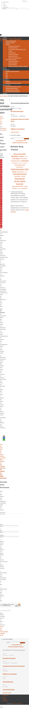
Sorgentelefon (17, 176)
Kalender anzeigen (15, 132)
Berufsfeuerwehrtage (17, 111)
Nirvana (14, 703)
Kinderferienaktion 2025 (20, 169)
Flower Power (24, 158)
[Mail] (5, 12)
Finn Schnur (16, 158)
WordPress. (20, 703)
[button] (4, 436)
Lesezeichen (3, 458)
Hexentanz (14, 163)
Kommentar (2, 512)
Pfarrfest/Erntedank (9, 689)
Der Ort (1, 96)
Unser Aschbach (11, 39)
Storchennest (20, 178)
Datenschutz (6, 2)
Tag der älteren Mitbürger (17, 186)
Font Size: (24, 1)
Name (1, 524)
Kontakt (4, 5)
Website (2, 535)
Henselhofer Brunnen (15, 160)
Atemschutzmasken (20, 154)
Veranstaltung (24, 188)
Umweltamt (19, 188)
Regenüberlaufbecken (20, 174)
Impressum (5, 7)
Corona (21, 156)
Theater (26, 186)
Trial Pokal (14, 188)
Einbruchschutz (26, 156)
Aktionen (6, 96)
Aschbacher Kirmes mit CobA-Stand (14, 666)
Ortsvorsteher (3, 130)
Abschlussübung (8, 682)
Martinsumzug (20, 171)
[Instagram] (3, 12)
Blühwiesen (14, 156)
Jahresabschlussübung (19, 165)
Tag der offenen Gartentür (19, 182)
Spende (23, 176)
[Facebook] (1, 12)
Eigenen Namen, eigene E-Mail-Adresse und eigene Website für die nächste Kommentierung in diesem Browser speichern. (3, 555)
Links (4, 3)
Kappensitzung (19, 167)
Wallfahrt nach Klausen (18, 129)
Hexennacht (25, 161)
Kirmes (14, 172)
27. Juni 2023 (1, 121)
